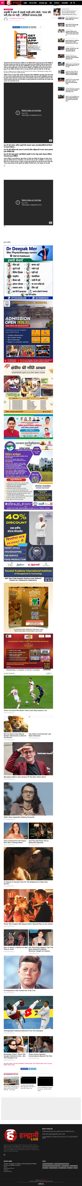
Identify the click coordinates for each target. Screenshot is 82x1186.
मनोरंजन (56, 3)
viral (13, 1064)
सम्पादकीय (65, 3)
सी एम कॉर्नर (33, 3)
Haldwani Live (42, 1180)
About (5, 1167)
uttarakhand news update (61, 1163)
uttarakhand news (48, 1163)
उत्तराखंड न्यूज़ (43, 3)
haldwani (45, 1167)
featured (69, 1167)
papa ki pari (39, 1063)
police (75, 1167)
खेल (51, 3)
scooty (45, 1063)
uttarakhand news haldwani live (51, 1165)
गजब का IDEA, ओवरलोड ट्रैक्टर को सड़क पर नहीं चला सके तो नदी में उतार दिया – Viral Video (11, 1088)
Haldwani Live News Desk (18, 18)
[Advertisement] (41, 1108)
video (9, 1064)
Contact (6, 1170)
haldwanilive (65, 1165)
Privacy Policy (8, 1171)
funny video (28, 1063)
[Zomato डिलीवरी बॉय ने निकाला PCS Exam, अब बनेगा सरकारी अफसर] (45, 1078)
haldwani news (53, 1167)
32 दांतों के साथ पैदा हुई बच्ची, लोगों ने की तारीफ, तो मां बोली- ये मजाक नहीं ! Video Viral (28, 1086)
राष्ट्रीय (25, 3)
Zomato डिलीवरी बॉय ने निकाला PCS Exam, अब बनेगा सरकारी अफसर (45, 1089)
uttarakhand (73, 1165)
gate (34, 1063)
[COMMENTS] (40, 27)
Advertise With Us (9, 1168)
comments (21, 1063)
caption (15, 1063)
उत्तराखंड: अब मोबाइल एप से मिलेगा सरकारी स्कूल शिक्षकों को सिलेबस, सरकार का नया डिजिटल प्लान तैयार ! (20, 1164)
